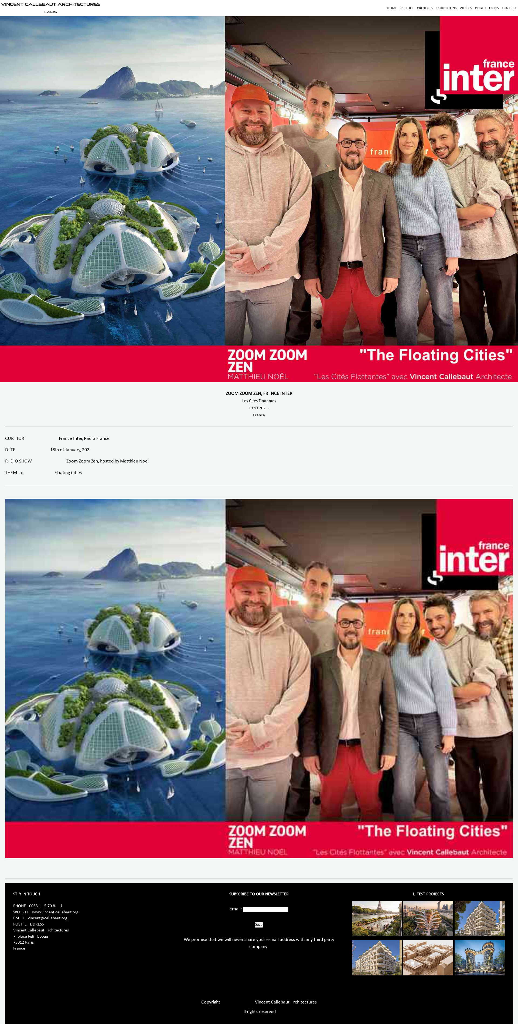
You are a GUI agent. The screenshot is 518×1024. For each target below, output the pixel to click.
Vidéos (466, 8)
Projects (424, 8)
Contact (509, 8)
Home (392, 8)
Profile (407, 8)
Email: (235, 909)
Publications (487, 8)
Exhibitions (446, 8)
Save (259, 925)
